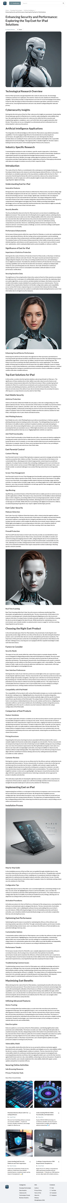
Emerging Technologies (16, 10)
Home (7, 10)
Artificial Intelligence (29, 10)
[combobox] (42, 3)
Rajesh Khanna (11, 29)
